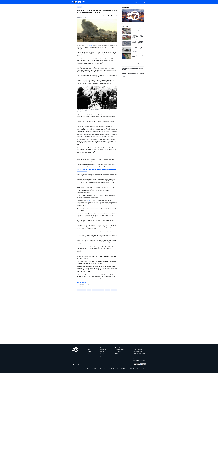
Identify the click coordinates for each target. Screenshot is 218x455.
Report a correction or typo (81, 282)
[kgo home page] (75, 349)
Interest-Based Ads (110, 368)
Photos (89, 356)
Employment (135, 358)
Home (89, 349)
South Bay (106, 2)
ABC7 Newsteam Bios (137, 351)
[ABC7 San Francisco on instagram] (78, 364)
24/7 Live (87, 2)
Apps (89, 358)
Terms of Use (104, 368)
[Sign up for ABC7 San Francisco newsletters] (81, 364)
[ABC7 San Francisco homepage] (79, 2)
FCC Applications (123, 368)
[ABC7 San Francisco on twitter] (76, 364)
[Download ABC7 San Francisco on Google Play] (143, 364)
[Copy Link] (116, 16)
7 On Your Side (118, 351)
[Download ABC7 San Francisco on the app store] (137, 364)
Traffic (89, 353)
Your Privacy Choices (80, 368)
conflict (90, 45)
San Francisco (94, 2)
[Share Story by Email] (114, 16)
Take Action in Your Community (139, 355)
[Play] (133, 15)
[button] (72, 2)
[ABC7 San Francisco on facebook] (73, 364)
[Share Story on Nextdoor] (111, 16)
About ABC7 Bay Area (137, 349)
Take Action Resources (119, 349)
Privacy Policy (74, 368)
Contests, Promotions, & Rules (139, 360)
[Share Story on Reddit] (109, 16)
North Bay (117, 2)
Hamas (88, 200)
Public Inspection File (116, 368)
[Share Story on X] (106, 16)
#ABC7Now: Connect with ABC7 (139, 353)
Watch (89, 355)
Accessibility (135, 356)
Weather (89, 351)
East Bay (100, 2)
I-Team (116, 353)
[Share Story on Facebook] (103, 16)
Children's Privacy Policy (88, 368)
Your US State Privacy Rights (96, 368)
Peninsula (111, 2)
